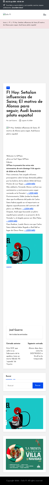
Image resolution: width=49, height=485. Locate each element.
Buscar (8, 376)
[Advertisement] (24, 54)
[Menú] (44, 14)
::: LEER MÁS (29, 184)
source (8, 267)
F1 (8, 88)
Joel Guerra (15, 330)
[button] (18, 334)
